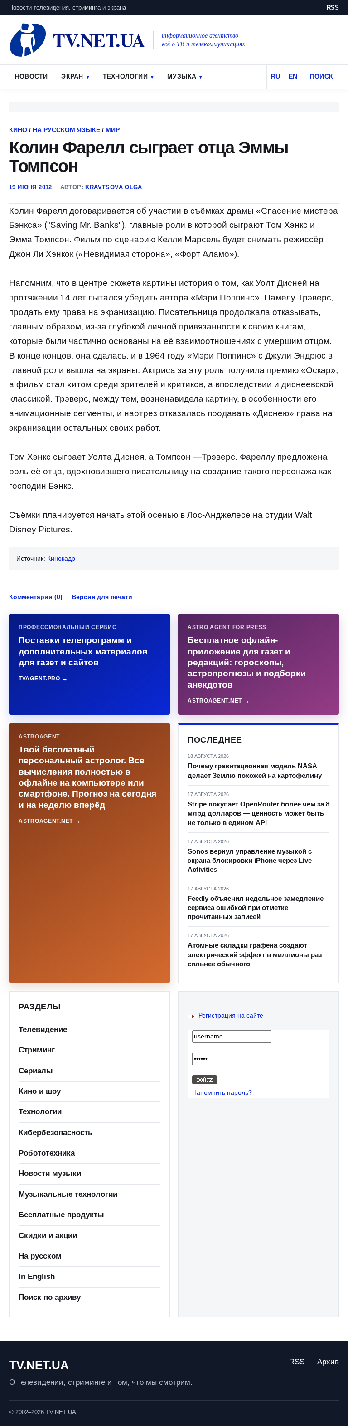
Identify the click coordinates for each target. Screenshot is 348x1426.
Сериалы (36, 1071)
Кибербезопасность (55, 1132)
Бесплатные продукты (61, 1214)
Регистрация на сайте (230, 1015)
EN (293, 76)
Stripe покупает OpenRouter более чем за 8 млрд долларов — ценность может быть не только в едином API (258, 813)
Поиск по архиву (50, 1297)
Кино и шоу (40, 1091)
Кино (18, 129)
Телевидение (43, 1029)
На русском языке (66, 129)
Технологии (125, 76)
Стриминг (37, 1050)
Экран (72, 76)
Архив (328, 1361)
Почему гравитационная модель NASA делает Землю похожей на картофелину (255, 770)
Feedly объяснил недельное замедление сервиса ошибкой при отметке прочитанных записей (256, 908)
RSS (333, 7)
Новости (31, 76)
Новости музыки (50, 1173)
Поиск (321, 76)
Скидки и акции (48, 1235)
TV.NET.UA (39, 1365)
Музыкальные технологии (68, 1194)
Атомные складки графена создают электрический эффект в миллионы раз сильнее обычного (255, 954)
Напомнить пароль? (222, 1092)
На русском (40, 1256)
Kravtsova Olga (113, 187)
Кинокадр (61, 558)
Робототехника (47, 1153)
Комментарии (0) (36, 596)
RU (275, 76)
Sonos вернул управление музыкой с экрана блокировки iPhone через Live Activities (250, 860)
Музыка (181, 76)
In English (37, 1276)
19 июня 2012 (30, 187)
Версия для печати (102, 596)
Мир (113, 129)
